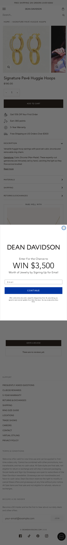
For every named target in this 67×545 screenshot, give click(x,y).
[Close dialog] (64, 228)
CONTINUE (33, 290)
